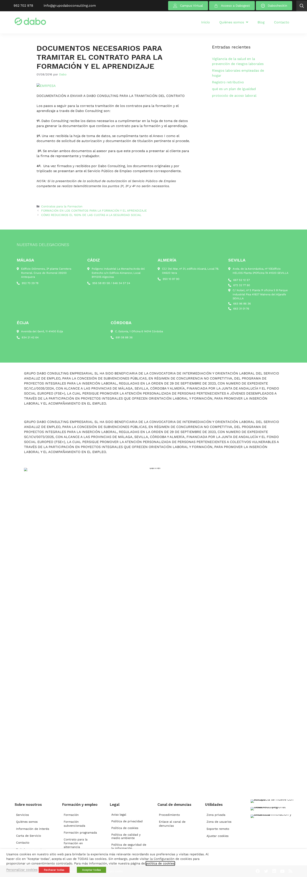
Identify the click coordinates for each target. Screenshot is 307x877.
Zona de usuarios (219, 821)
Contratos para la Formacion (61, 206)
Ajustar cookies (217, 836)
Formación (71, 814)
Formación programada (80, 832)
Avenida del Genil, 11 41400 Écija (42, 331)
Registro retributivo (228, 82)
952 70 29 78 (30, 283)
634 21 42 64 (30, 337)
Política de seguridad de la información (128, 846)
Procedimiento (169, 814)
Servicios (22, 814)
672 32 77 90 (241, 285)
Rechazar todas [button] (54, 869)
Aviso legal (118, 814)
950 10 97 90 (171, 278)
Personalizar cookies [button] (22, 870)
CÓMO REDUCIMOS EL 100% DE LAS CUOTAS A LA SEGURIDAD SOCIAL (91, 215)
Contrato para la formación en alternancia (76, 843)
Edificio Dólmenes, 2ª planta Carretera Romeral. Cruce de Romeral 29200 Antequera (46, 272)
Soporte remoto (218, 828)
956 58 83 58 (101, 283)
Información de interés (32, 828)
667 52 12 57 (241, 280)
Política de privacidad (127, 821)
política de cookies (160, 863)
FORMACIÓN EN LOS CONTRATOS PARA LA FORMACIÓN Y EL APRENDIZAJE (94, 210)
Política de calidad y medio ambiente (126, 836)
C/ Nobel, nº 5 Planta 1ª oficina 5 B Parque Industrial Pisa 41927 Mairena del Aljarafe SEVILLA (260, 294)
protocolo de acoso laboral (234, 96)
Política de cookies (124, 828)
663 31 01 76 (241, 308)
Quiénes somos (27, 821)
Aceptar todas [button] (91, 869)
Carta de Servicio (28, 835)
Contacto (22, 842)
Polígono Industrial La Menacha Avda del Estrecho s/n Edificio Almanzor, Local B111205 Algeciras (118, 272)
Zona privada (216, 814)
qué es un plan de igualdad (234, 89)
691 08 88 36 (124, 337)
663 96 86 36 (242, 303)
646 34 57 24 (121, 283)
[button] (301, 6)
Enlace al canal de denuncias (172, 823)
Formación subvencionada (74, 823)
